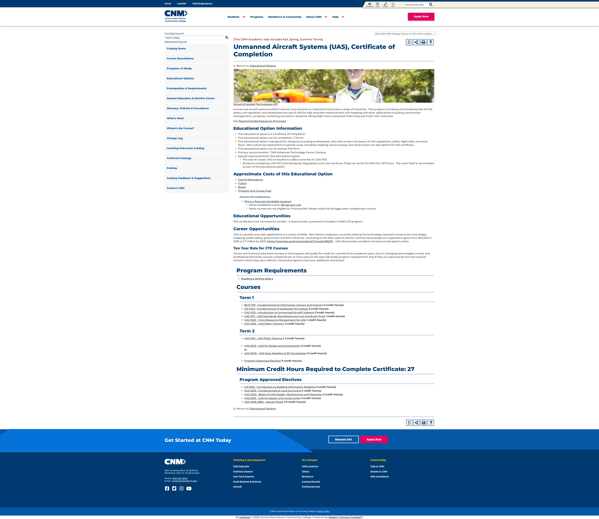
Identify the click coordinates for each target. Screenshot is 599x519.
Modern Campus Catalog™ (346, 517)
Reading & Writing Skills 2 (257, 278)
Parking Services (311, 486)
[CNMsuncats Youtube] (188, 488)
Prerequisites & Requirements (187, 88)
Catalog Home (176, 48)
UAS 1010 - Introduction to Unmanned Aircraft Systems (279, 312)
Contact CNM (175, 188)
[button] (243, 17)
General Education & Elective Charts (191, 98)
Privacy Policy (323, 511)
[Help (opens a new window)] (430, 42)
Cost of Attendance (250, 179)
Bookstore (307, 476)
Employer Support (243, 471)
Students (233, 16)
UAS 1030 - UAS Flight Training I (264, 323)
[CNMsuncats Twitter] (174, 488)
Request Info (343, 439)
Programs (256, 16)
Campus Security (311, 481)
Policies (172, 168)
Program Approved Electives (262, 360)
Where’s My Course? (180, 128)
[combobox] (405, 33)
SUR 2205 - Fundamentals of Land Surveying (272, 390)
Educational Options (180, 78)
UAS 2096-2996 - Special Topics (263, 401)
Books (242, 187)
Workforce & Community (285, 16)
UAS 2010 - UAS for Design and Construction (272, 345)
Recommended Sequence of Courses (262, 121)
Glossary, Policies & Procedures (188, 108)
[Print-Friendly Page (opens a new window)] (423, 42)
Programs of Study (179, 68)
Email (168, 3)
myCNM (181, 3)
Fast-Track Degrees (243, 476)
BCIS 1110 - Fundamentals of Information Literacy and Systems (283, 305)
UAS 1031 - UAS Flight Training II (264, 338)
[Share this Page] (416, 42)
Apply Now (421, 16)
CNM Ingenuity (241, 466)
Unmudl (237, 486)
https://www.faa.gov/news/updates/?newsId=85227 (300, 241)
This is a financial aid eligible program (267, 201)
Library (305, 471)
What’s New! (175, 118)
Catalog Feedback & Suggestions (189, 178)
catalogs (244, 517)
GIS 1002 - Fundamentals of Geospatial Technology (276, 308)
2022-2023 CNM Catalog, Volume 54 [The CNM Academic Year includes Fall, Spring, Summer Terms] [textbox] (405, 33)
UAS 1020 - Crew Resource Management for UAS (275, 320)
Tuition (242, 183)
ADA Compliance (379, 476)
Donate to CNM (378, 471)
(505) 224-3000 (179, 478)
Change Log (175, 138)
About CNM (313, 16)
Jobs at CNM (377, 466)
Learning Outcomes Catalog (185, 148)
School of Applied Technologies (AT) (255, 104)
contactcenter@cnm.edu (184, 481)
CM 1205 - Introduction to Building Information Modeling (280, 387)
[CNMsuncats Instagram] (181, 488)
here (338, 208)
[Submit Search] (430, 5)
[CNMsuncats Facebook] (167, 488)
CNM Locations (310, 466)
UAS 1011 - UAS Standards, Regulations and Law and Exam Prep (284, 316)
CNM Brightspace (202, 3)
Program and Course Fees (254, 190)
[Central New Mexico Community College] (182, 16)
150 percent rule (291, 204)
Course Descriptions (180, 58)
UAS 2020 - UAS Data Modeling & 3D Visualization (275, 353)
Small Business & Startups (247, 481)
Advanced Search (176, 41)
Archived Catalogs (179, 158)
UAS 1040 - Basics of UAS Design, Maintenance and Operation (283, 394)
